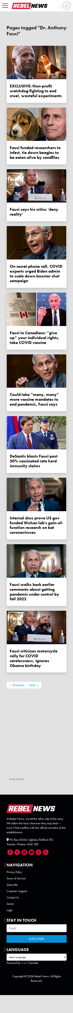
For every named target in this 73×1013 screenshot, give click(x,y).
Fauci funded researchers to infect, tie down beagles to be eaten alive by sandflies (35, 152)
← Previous (16, 685)
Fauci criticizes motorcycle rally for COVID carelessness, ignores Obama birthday (33, 658)
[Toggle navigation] (5, 5)
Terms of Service (16, 878)
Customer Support (17, 891)
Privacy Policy (14, 872)
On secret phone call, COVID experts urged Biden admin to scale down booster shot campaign (36, 273)
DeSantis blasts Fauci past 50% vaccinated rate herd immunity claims (34, 461)
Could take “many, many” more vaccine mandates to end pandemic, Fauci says (34, 399)
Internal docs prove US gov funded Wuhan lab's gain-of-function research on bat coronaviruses (36, 525)
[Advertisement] (36, 739)
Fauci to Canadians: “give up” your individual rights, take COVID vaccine (35, 337)
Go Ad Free (17, 779)
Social (10, 904)
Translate (33, 963)
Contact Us (13, 897)
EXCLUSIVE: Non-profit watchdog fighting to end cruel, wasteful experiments (36, 91)
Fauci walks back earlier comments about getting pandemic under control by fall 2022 (34, 592)
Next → (34, 685)
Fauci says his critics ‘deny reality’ (34, 212)
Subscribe (12, 885)
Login (10, 910)
